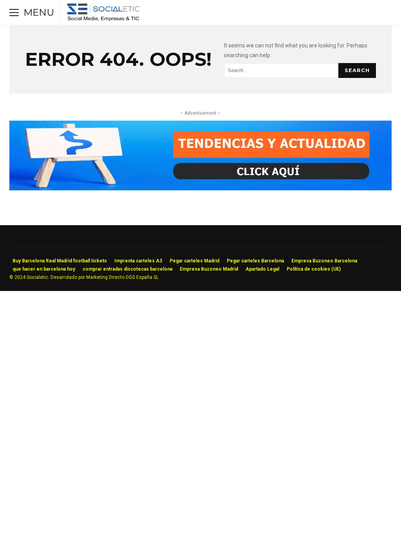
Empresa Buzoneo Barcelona (324, 261)
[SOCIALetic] (103, 14)
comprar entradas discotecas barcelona (127, 269)
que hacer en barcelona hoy (44, 269)
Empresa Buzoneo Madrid (209, 269)
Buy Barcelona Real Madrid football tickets (60, 261)
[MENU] (14, 12)
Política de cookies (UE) (314, 269)
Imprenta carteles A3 (138, 261)
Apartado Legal (262, 269)
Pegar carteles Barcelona (255, 261)
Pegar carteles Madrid (194, 261)
